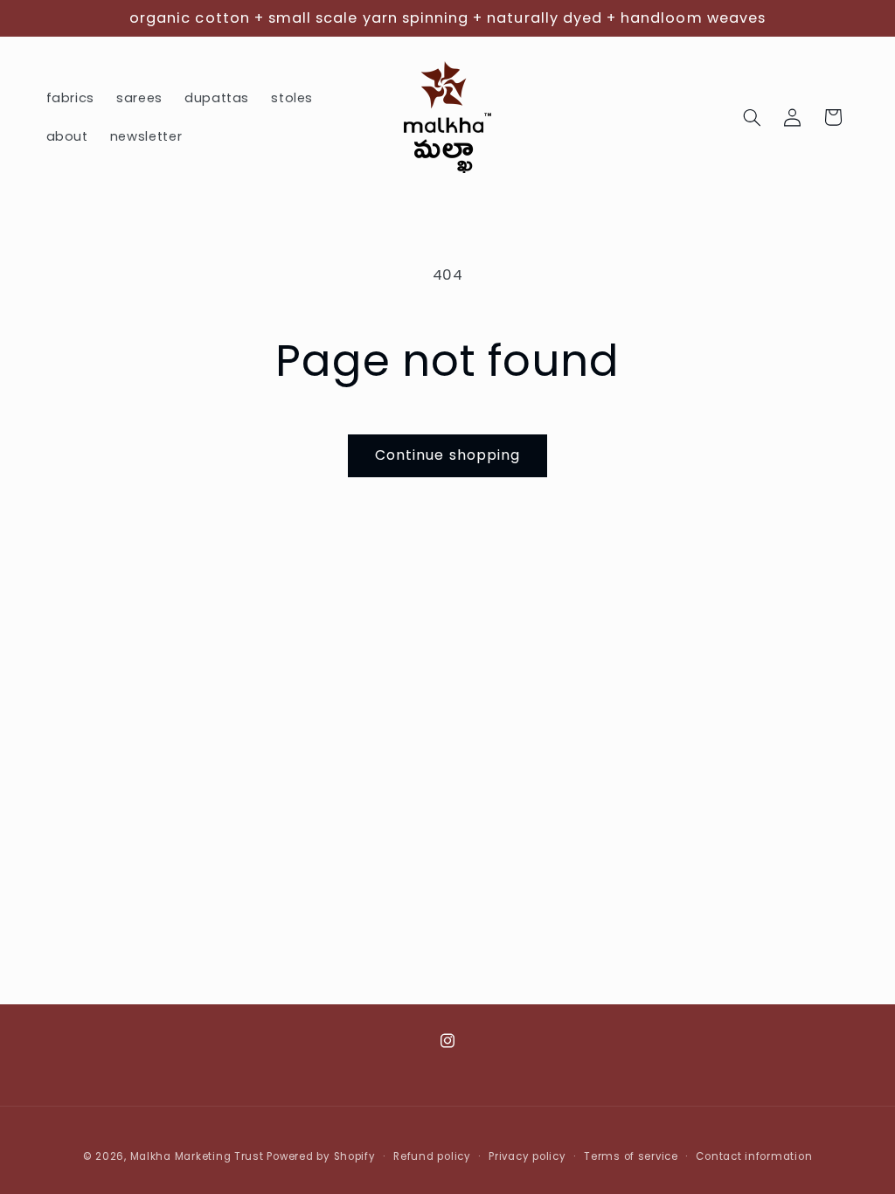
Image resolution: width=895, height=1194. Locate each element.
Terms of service (631, 1156)
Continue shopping (447, 455)
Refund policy (432, 1156)
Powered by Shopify (321, 1156)
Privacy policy (527, 1156)
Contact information (754, 1156)
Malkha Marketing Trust (197, 1156)
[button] (752, 117)
